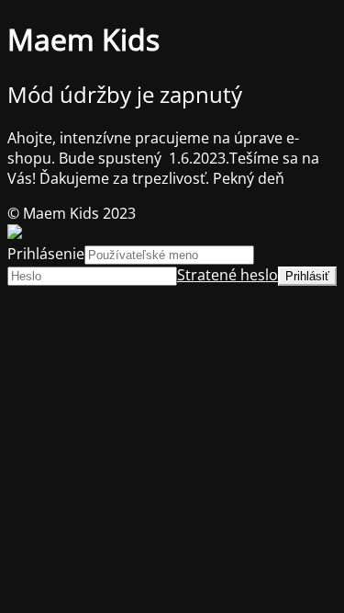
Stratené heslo (227, 275)
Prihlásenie (45, 254)
